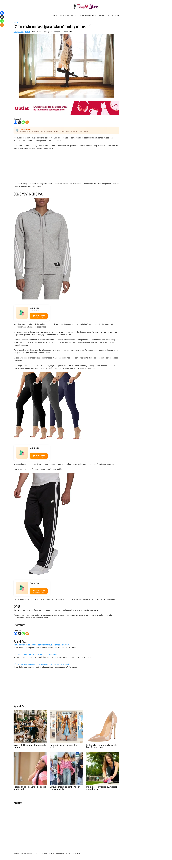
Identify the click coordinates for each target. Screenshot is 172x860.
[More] (27, 122)
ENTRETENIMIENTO (86, 15)
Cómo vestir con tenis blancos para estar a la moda (35, 654)
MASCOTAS (64, 15)
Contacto (115, 15)
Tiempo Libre (18, 32)
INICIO (55, 15)
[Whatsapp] (23, 122)
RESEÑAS (103, 15)
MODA (73, 15)
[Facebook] (15, 122)
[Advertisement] (66, 166)
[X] (19, 122)
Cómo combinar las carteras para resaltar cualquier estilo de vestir (41, 645)
